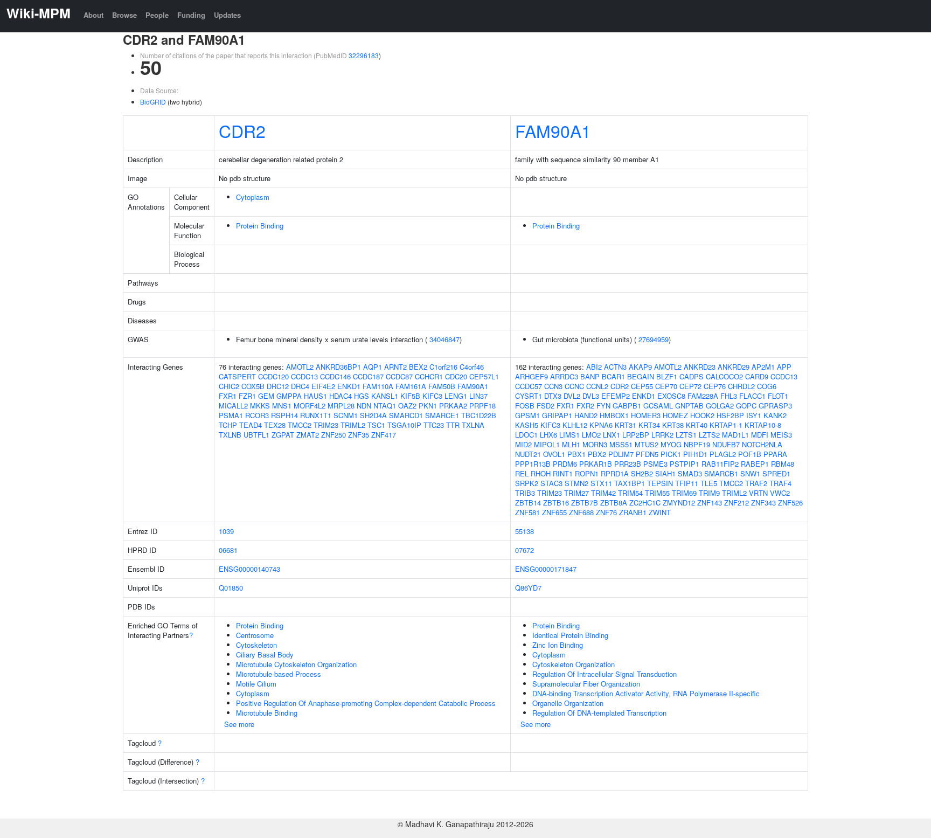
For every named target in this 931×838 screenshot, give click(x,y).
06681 (228, 550)
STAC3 (551, 483)
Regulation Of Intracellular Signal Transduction (604, 674)
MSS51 (621, 444)
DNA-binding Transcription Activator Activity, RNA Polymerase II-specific (646, 693)
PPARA (775, 454)
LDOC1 (526, 435)
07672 (524, 550)
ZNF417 (383, 435)
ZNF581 (527, 512)
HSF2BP (730, 415)
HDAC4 (340, 396)
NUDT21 (528, 454)
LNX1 (611, 435)
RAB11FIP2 (720, 464)
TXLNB (230, 435)
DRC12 (278, 386)
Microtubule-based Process (278, 674)
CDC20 (456, 376)
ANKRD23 (699, 367)
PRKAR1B (595, 464)
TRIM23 (326, 425)
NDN (364, 405)
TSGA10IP (404, 425)
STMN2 (576, 483)
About (93, 15)
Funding (191, 15)
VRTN (758, 493)
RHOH (541, 473)
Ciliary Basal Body (265, 654)
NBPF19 (697, 444)
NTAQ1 (384, 405)
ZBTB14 (528, 502)
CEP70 (666, 386)
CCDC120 (273, 376)
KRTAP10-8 (763, 425)
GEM (266, 396)
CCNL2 (597, 386)
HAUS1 (315, 396)
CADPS (691, 376)
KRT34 (649, 425)
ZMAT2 (307, 435)
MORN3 (594, 444)
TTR (453, 425)
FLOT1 (778, 396)
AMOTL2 (300, 367)
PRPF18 (482, 405)
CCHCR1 (429, 376)
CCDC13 (304, 376)
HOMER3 (646, 415)
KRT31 (625, 425)
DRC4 (300, 386)
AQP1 (372, 367)
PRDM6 (565, 464)
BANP (590, 376)
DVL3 (590, 396)
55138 (524, 531)
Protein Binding (259, 225)
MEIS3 (781, 435)
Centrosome (255, 635)
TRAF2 (756, 483)
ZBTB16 (556, 502)
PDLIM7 (621, 454)
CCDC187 (368, 376)
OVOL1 (554, 454)
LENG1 (455, 396)
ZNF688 (581, 512)
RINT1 (563, 473)
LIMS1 (569, 435)
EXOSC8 (671, 396)
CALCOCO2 (724, 376)
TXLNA (473, 425)
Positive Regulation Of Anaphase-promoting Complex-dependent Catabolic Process (366, 703)
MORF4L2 (309, 405)
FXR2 (585, 405)
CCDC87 (399, 376)
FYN (603, 405)
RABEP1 (755, 464)
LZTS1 (686, 435)
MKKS (260, 405)
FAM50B (441, 386)
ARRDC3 (564, 376)
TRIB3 (525, 493)
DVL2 (572, 396)
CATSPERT (237, 376)
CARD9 (756, 376)
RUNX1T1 (315, 415)
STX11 (601, 483)
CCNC (574, 386)
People (157, 15)
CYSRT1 (528, 396)
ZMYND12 (679, 502)
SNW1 (750, 473)
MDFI (759, 435)
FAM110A (378, 386)
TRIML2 (353, 425)
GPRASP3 (775, 405)
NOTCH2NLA (762, 444)
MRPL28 (341, 405)
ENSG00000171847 (545, 569)
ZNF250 (333, 435)
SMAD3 (690, 473)
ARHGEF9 (531, 376)
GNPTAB (689, 405)
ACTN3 (615, 367)
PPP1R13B (533, 464)
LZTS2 (709, 435)
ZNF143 (709, 502)
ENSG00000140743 (249, 569)
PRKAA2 (453, 405)
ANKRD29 (733, 367)
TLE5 (708, 483)
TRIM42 (603, 493)
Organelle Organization (567, 703)
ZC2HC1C (645, 502)
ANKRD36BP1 (338, 367)
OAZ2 (407, 405)
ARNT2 (395, 367)
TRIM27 (576, 493)
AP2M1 (763, 367)
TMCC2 (299, 425)
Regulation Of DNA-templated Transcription (599, 713)
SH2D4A (373, 415)
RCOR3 (257, 415)
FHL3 (728, 396)
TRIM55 (657, 493)
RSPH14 (284, 415)
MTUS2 (646, 444)
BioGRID (153, 101)
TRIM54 (630, 493)
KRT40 (696, 425)
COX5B (253, 386)
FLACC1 (752, 396)
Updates (227, 15)
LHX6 (548, 435)
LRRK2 (662, 435)
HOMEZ (675, 415)
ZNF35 (358, 435)
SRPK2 (526, 483)
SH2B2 (642, 473)
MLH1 (571, 444)
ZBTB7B (584, 502)
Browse (124, 15)
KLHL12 (574, 425)
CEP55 (642, 386)
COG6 (766, 386)
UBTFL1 (256, 435)
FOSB (524, 405)
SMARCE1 (442, 415)
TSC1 (376, 425)
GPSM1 (527, 415)
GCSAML (658, 405)
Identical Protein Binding (570, 635)
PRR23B (627, 464)
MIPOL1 (547, 444)
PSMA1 (231, 415)
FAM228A (702, 396)
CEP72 (690, 386)
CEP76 (715, 386)
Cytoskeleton (256, 645)
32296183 (364, 55)
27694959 (653, 339)
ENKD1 (348, 386)
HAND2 (585, 415)
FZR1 (247, 396)
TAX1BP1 (629, 483)
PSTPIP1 (684, 464)
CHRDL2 (741, 386)
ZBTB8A (613, 502)
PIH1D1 (695, 454)
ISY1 (753, 415)
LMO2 (591, 435)
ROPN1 (587, 473)
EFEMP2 (615, 396)
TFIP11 (686, 483)
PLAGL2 (723, 454)
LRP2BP (635, 435)
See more (239, 724)
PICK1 (671, 454)
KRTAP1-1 (726, 425)
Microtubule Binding (266, 713)
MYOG (671, 444)
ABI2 (594, 367)
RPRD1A (615, 473)
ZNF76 (606, 512)
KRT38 (673, 425)
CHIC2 (229, 386)
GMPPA (289, 396)
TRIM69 (684, 493)
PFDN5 (647, 454)
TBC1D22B (478, 415)
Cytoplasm (252, 197)
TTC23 (433, 425)
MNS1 (281, 405)
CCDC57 (528, 386)
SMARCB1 (721, 473)
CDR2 (242, 130)
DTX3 (552, 396)
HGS (361, 396)
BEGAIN (640, 376)
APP (784, 367)
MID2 (523, 444)
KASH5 (526, 425)
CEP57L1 (484, 376)
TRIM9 (709, 493)
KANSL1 (384, 396)
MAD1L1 (735, 435)
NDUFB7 (726, 444)
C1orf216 (443, 367)
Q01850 (231, 588)
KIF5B (410, 396)
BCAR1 (613, 376)
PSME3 (655, 464)
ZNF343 (763, 502)
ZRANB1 (633, 512)
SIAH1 (665, 473)
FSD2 (545, 405)
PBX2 (597, 454)
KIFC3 (432, 396)
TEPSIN (660, 483)
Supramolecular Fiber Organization (586, 683)
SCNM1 (346, 415)
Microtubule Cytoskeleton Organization (296, 664)
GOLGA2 (720, 405)
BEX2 (418, 367)
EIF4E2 (323, 386)
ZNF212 (736, 502)
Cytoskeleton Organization (573, 664)
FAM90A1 (553, 130)
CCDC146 (335, 376)
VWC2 (780, 493)
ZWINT (660, 512)
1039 (226, 531)
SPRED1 (776, 473)
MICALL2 (233, 405)
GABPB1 (627, 405)
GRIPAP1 (557, 415)
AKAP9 (640, 367)
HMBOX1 (614, 415)
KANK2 (775, 415)
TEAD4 (250, 425)
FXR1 (228, 396)
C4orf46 (472, 367)
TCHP (228, 425)
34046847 (444, 339)
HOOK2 (702, 415)
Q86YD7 (528, 588)
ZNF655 (554, 512)
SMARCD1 (406, 415)
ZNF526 (790, 502)
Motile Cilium (256, 683)
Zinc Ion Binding (557, 645)
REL (522, 473)
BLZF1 (666, 376)
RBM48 (782, 464)
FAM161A (410, 386)
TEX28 (275, 425)
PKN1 (428, 405)
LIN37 (478, 396)
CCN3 (553, 386)
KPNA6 (601, 425)
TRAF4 (780, 483)
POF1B (749, 454)
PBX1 (576, 454)
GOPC (746, 405)
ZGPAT (283, 435)
